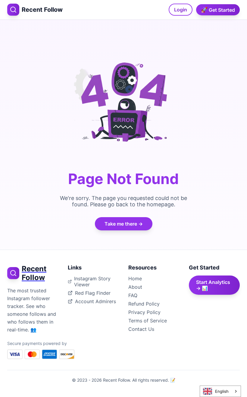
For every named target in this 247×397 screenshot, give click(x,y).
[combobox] (220, 391)
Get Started (218, 10)
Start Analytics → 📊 (213, 285)
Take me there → (124, 224)
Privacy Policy (144, 312)
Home (135, 278)
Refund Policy (144, 304)
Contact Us (141, 329)
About (135, 287)
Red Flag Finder (93, 293)
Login (180, 10)
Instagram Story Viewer (92, 281)
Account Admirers (95, 301)
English (222, 391)
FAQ (132, 295)
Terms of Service (147, 321)
